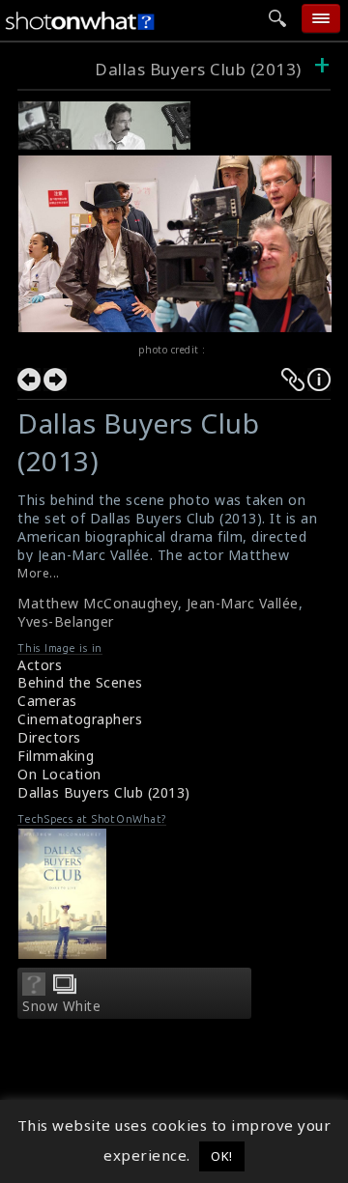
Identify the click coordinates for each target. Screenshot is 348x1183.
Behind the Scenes (80, 682)
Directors (49, 737)
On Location (59, 774)
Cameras (47, 700)
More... (38, 573)
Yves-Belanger (65, 621)
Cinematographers (79, 719)
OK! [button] (222, 1156)
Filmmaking (55, 755)
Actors (39, 665)
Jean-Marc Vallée (243, 603)
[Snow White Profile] (33, 989)
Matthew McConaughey (97, 603)
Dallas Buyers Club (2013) (198, 69)
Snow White (61, 1006)
